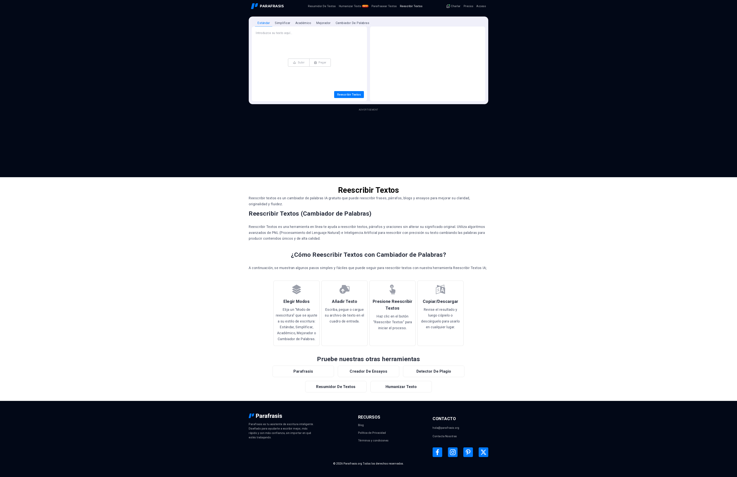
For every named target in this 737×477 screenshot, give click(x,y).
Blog (361, 425)
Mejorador (323, 23)
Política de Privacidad (372, 432)
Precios (468, 6)
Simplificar (282, 23)
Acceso (481, 6)
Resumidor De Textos (322, 6)
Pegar (322, 62)
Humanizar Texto (353, 6)
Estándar (263, 23)
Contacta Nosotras (445, 436)
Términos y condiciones (373, 440)
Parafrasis (303, 371)
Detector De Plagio (433, 371)
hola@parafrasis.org (446, 427)
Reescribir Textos (411, 6)
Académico (303, 23)
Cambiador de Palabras (352, 23)
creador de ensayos (368, 371)
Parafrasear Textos (384, 6)
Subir (301, 62)
